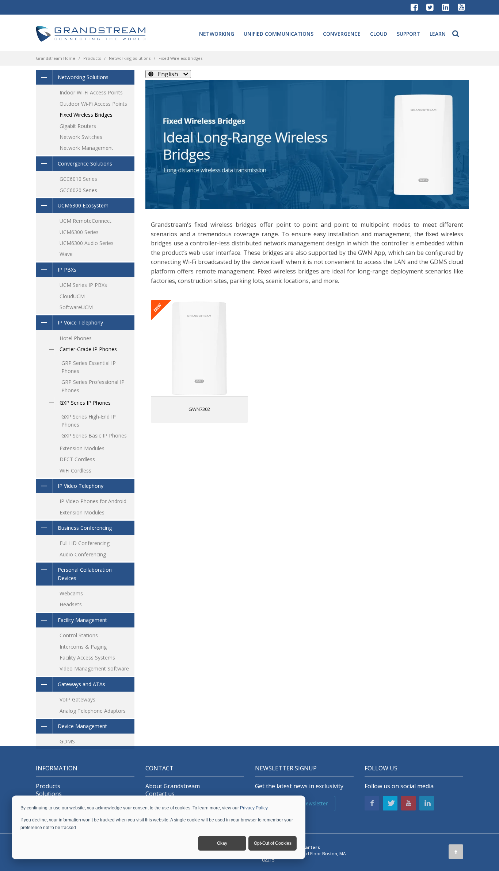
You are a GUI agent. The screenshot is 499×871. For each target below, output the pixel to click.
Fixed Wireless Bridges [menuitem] (86, 114)
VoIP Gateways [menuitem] (77, 699)
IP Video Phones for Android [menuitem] (93, 501)
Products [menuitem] (48, 786)
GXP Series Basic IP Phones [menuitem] (94, 435)
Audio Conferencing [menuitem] (83, 554)
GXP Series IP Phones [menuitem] (85, 402)
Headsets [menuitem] (71, 604)
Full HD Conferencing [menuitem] (85, 543)
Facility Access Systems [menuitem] (87, 657)
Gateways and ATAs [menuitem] (81, 684)
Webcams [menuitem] (71, 593)
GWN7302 (199, 409)
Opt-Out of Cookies (273, 843)
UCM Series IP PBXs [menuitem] (83, 284)
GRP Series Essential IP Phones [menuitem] (88, 366)
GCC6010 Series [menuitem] (78, 178)
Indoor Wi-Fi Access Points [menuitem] (91, 92)
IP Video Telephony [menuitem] (80, 485)
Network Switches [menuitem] (81, 136)
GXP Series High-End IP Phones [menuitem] (88, 420)
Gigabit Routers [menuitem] (78, 126)
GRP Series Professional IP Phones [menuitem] (93, 385)
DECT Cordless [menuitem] (77, 459)
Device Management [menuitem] (82, 726)
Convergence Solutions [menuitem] (85, 163)
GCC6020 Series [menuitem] (78, 190)
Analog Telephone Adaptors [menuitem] (93, 710)
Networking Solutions (130, 58)
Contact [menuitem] (159, 768)
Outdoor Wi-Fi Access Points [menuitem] (93, 103)
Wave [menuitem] (66, 253)
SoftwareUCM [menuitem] (76, 307)
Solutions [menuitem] (49, 794)
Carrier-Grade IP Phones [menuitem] (88, 349)
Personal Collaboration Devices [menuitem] (85, 573)
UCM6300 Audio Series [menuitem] (87, 243)
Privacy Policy (253, 807)
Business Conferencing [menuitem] (85, 527)
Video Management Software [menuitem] (94, 668)
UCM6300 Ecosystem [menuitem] (83, 205)
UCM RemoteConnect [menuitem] (85, 220)
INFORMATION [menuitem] (56, 768)
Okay (222, 843)
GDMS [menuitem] (67, 741)
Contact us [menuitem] (160, 794)
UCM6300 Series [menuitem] (79, 232)
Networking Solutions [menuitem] (83, 77)
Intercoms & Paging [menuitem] (83, 646)
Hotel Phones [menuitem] (76, 338)
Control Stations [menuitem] (79, 635)
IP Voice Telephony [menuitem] (80, 322)
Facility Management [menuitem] (82, 620)
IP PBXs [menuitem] (67, 269)
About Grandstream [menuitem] (172, 786)
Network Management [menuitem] (86, 147)
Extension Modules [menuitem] (82, 448)
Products (92, 58)
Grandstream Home (55, 58)
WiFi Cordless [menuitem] (75, 470)
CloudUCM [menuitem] (72, 296)
